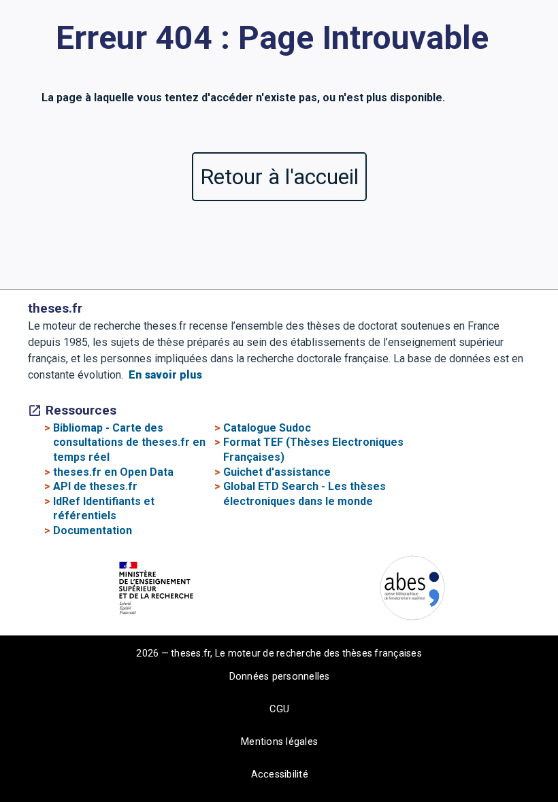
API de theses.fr (95, 486)
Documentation (92, 530)
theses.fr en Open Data (113, 472)
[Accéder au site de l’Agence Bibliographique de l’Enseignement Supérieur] (412, 590)
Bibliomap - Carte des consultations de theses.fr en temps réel (129, 442)
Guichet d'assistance (277, 472)
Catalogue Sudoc (267, 427)
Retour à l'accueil (279, 177)
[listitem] (161, 590)
